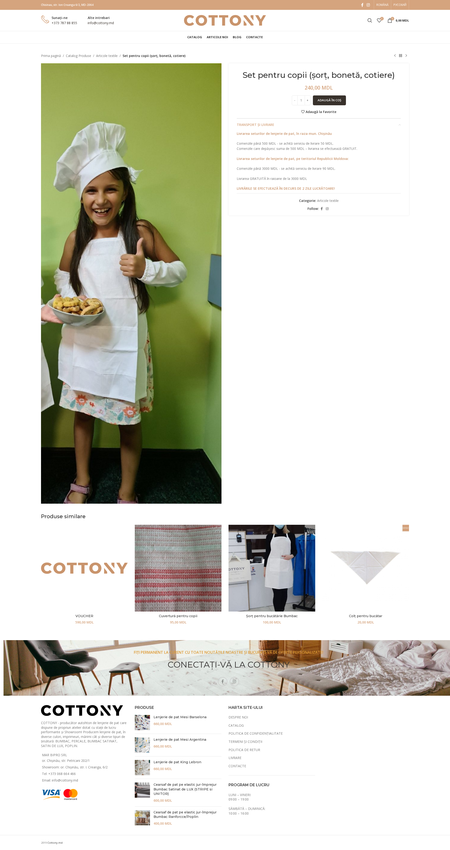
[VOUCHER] (84, 568)
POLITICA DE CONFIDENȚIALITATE (256, 733)
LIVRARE (235, 758)
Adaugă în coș (329, 100)
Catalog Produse (78, 55)
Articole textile (107, 55)
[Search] (370, 20)
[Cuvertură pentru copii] (178, 568)
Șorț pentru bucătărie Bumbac (272, 616)
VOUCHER (84, 616)
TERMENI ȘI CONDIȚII (245, 741)
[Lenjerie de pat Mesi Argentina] (142, 745)
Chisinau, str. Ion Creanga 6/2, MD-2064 (67, 5)
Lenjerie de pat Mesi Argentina (180, 739)
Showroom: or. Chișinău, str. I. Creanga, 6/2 (75, 767)
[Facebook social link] (362, 4)
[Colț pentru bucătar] (365, 568)
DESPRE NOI (238, 717)
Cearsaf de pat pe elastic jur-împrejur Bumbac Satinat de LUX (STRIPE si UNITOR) (185, 789)
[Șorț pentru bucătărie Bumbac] (272, 568)
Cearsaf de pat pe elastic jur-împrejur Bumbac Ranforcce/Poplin (185, 814)
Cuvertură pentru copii (178, 616)
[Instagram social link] (368, 4)
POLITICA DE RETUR (244, 750)
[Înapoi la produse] (400, 56)
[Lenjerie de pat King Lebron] (142, 767)
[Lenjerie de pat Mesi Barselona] (142, 722)
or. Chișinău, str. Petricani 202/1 (66, 760)
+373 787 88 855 (64, 23)
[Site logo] (225, 20)
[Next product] (406, 56)
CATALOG (236, 725)
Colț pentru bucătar (365, 616)
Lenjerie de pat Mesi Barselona (180, 717)
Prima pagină (51, 55)
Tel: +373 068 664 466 (59, 773)
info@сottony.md (101, 23)
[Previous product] (395, 56)
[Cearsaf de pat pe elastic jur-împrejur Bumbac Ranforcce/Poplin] (142, 818)
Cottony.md (55, 842)
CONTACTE (237, 766)
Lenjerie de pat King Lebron (177, 762)
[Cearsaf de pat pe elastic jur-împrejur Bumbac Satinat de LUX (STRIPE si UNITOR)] (142, 792)
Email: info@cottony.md (60, 780)
